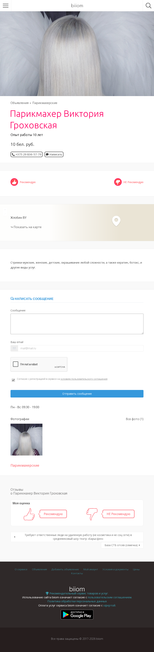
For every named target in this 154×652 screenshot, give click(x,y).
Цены (136, 569)
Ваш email (17, 342)
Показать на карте (28, 227)
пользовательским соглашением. (110, 597)
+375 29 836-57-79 (28, 154)
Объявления (20, 103)
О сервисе (21, 569)
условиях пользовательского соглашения (84, 379)
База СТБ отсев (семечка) (121, 545)
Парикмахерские (44, 103)
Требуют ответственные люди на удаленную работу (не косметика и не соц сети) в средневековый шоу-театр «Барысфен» (78, 536)
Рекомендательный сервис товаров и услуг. (78, 593)
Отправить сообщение (77, 393)
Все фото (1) (134, 419)
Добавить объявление (65, 569)
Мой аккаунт (90, 569)
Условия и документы (115, 569)
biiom (77, 5)
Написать (55, 154)
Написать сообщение (34, 298)
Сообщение (18, 310)
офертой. (109, 605)
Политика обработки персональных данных (77, 601)
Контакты (77, 573)
